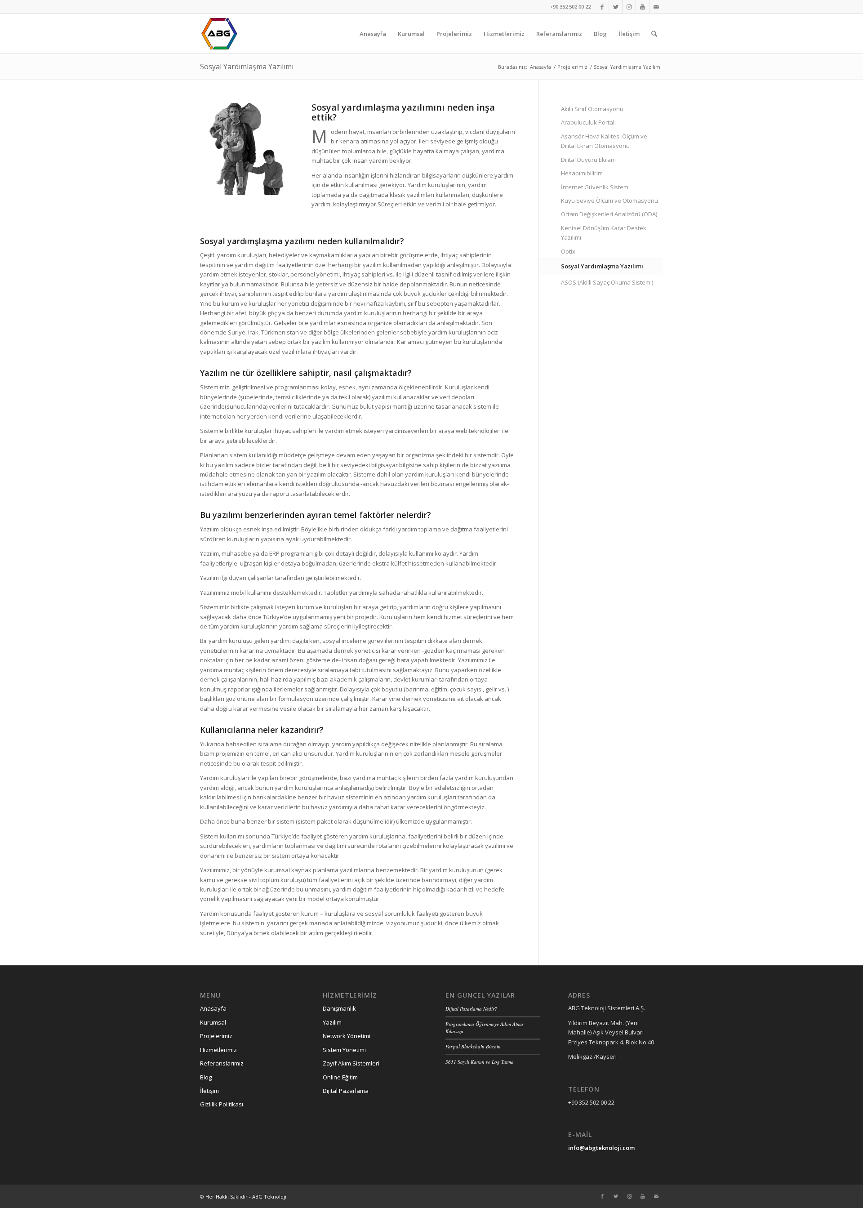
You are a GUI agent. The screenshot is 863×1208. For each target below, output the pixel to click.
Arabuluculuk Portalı (588, 122)
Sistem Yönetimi (344, 1050)
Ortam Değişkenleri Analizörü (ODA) (609, 214)
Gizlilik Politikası (221, 1104)
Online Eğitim (340, 1077)
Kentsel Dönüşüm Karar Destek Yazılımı (603, 232)
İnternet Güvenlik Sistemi (595, 187)
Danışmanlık (339, 1008)
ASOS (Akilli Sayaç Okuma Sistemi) (607, 282)
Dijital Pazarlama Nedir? (471, 1008)
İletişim (209, 1091)
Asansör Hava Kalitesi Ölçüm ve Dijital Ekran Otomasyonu (604, 141)
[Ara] (654, 33)
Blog (206, 1077)
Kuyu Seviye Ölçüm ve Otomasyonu (609, 200)
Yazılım (332, 1022)
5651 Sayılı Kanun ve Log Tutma (479, 1061)
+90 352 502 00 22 (570, 6)
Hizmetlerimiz (218, 1050)
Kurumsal (213, 1022)
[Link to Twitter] (615, 6)
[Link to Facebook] (602, 6)
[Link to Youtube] (642, 6)
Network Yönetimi (346, 1036)
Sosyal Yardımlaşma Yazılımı (247, 66)
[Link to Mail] (656, 6)
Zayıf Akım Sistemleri (351, 1063)
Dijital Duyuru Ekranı (588, 160)
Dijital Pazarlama (346, 1091)
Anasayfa (213, 1008)
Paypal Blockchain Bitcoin (473, 1046)
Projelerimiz (216, 1036)
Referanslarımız (222, 1063)
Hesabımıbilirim (582, 173)
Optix (568, 251)
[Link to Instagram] (629, 6)
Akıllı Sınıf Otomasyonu (592, 109)
